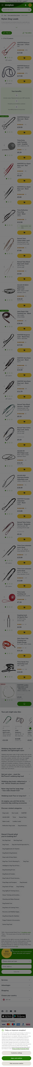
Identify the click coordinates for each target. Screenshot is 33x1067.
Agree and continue (16, 1058)
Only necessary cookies (16, 1063)
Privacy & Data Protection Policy (21, 1048)
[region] (16, 1047)
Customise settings (16, 1053)
